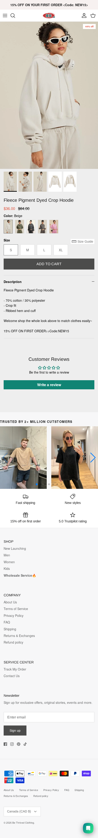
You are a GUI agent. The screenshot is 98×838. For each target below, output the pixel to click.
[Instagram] (12, 744)
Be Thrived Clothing (23, 822)
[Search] (15, 15)
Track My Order (15, 669)
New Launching (15, 548)
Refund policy (13, 642)
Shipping (10, 629)
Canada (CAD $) (19, 811)
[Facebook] (5, 744)
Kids (7, 568)
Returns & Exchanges (19, 635)
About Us (10, 602)
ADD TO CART (49, 264)
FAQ (7, 622)
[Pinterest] (18, 744)
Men (7, 555)
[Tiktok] (25, 744)
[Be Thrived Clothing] (49, 15)
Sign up (15, 730)
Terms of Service (16, 608)
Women (9, 562)
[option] (49, 95)
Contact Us (12, 675)
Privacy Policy (13, 615)
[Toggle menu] (5, 15)
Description (13, 281)
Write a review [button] (49, 384)
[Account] (83, 15)
